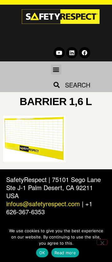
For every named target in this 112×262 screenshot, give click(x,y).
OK (42, 252)
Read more (65, 252)
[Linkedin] (71, 52)
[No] (102, 242)
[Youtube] (59, 52)
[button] (56, 69)
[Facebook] (84, 52)
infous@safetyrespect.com (43, 203)
